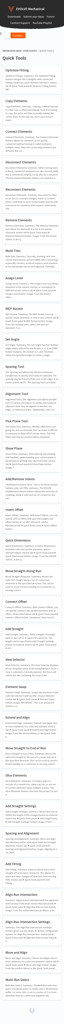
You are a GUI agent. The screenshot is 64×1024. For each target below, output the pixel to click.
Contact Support (20, 23)
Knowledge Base (12, 50)
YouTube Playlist (42, 23)
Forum (50, 16)
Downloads (14, 16)
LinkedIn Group (34, 29)
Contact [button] (18, 35)
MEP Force (16, 29)
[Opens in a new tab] (32, 1010)
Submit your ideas (33, 16)
